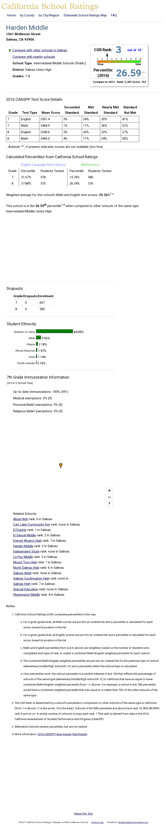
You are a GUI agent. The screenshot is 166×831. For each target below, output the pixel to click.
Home (11, 15)
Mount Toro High (25, 562)
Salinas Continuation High (31, 578)
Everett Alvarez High (27, 541)
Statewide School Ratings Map (85, 15)
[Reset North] (109, 503)
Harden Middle (23, 546)
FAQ (114, 15)
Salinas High (21, 584)
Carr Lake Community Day (31, 524)
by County (27, 15)
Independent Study (26, 551)
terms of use (97, 822)
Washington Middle (26, 595)
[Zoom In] (109, 490)
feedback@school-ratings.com (133, 822)
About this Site (83, 813)
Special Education (25, 589)
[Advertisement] (42, 248)
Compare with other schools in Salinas (40, 50)
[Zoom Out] (109, 497)
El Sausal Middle (24, 535)
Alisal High (20, 519)
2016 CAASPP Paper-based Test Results (62, 734)
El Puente (19, 530)
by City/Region (49, 15)
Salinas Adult (22, 573)
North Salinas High (26, 568)
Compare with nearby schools (34, 57)
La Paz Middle (23, 557)
